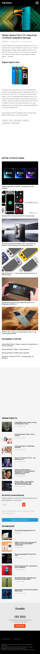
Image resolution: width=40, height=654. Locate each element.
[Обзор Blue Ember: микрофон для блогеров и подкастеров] (7, 582)
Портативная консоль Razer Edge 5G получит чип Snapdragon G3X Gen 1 (18, 303)
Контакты (17, 639)
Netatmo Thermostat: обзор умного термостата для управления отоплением (26, 544)
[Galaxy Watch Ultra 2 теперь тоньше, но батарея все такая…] (7, 427)
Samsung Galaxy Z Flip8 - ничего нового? (25, 435)
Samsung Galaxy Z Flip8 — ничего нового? (16, 349)
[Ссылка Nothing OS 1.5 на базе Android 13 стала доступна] (20, 202)
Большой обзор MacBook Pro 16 (25, 530)
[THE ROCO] (6, 3)
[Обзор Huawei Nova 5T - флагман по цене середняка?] (7, 570)
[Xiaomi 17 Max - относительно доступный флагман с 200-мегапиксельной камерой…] (7, 486)
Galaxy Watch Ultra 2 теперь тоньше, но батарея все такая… (26, 423)
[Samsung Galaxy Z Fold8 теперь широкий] (7, 450)
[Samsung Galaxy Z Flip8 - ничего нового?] (7, 439)
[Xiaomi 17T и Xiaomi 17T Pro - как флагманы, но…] (7, 462)
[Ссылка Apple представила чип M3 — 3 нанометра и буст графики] (20, 173)
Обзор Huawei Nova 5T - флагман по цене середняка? (26, 566)
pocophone (17, 120)
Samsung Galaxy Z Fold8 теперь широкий (15, 353)
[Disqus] (20, 392)
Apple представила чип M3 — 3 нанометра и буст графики (18, 187)
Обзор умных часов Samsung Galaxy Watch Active (26, 590)
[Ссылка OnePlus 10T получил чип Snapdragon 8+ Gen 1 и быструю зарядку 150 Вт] (20, 318)
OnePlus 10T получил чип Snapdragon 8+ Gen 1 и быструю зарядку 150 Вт (19, 332)
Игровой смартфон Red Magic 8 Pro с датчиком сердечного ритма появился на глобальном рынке (19, 244)
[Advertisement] (20, 140)
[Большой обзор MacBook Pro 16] (7, 535)
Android (5, 120)
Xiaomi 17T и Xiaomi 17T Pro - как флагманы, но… (25, 458)
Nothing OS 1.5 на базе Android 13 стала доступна (18, 216)
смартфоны (6, 123)
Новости (5, 41)
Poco (10, 120)
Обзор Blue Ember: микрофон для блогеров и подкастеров (25, 578)
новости (25, 120)
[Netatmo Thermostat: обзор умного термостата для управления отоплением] (7, 547)
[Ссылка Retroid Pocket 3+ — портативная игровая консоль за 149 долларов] (20, 259)
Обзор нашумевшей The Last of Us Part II (25, 554)
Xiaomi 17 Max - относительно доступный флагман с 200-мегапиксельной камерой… (24, 483)
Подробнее (20, 626)
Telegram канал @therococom (20, 520)
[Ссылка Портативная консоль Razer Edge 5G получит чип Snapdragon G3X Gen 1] (20, 289)
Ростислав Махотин (26, 41)
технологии (15, 123)
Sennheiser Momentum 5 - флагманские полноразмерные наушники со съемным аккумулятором (25, 471)
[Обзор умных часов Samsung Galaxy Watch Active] (7, 594)
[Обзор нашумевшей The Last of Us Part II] (7, 558)
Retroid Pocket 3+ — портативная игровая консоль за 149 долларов (19, 274)
